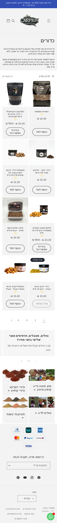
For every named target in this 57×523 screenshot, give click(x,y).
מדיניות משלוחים (14, 514)
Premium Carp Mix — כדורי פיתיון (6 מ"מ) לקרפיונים (15, 114)
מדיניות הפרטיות (13, 509)
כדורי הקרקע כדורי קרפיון (17, 389)
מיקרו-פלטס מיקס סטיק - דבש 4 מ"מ (15, 229)
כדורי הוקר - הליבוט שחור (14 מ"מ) (41, 171)
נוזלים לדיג (44, 413)
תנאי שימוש (29, 514)
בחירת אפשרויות (15, 131)
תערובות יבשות (16, 414)
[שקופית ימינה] (21, 361)
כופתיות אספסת (42, 111)
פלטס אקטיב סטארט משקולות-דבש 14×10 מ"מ (41, 230)
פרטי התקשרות (21, 519)
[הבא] (11, 320)
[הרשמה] (10, 465)
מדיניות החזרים (29, 509)
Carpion (45, 511)
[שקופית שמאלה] (35, 361)
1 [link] (44, 320)
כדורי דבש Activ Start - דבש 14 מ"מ (42, 287)
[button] (48, 20)
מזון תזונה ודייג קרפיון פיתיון (42, 388)
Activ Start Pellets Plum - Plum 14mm (15, 287)
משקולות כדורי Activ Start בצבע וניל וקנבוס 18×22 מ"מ (15, 172)
